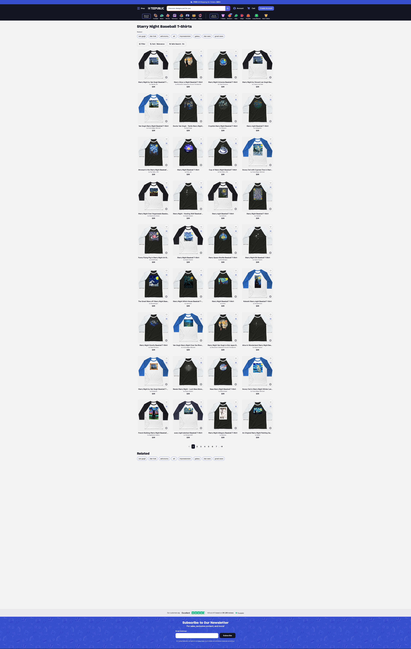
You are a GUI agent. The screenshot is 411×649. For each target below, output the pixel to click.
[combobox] (196, 8)
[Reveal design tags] (166, 77)
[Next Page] (221, 446)
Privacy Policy (201, 641)
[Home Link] (156, 8)
